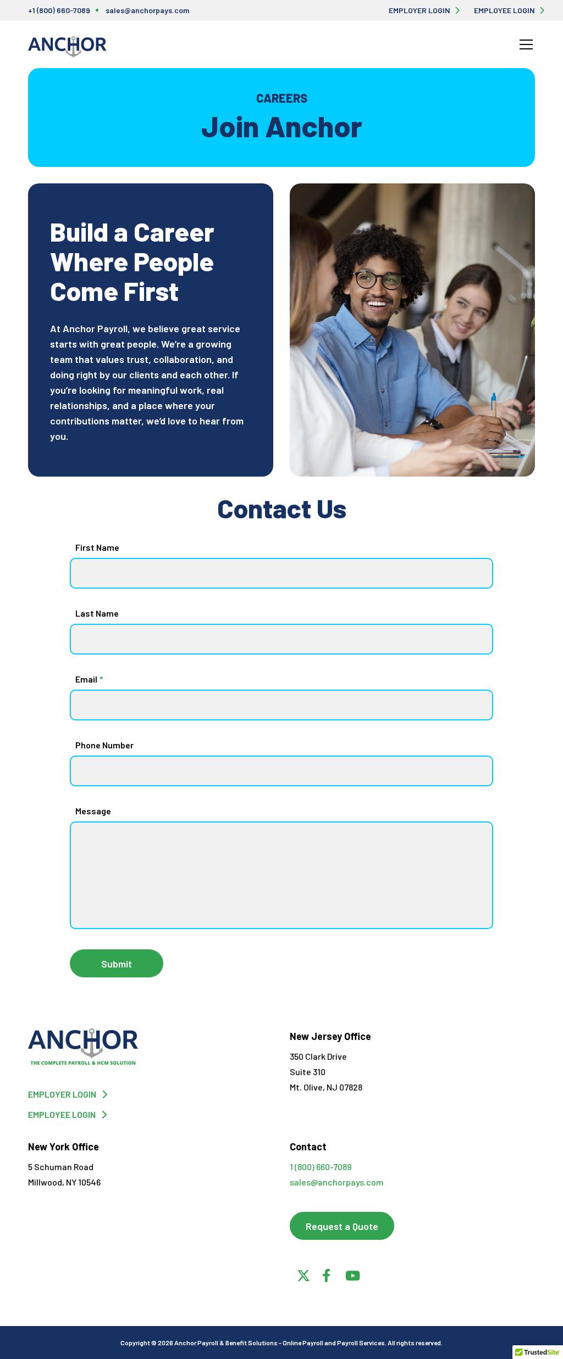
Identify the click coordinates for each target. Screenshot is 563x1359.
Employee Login (504, 10)
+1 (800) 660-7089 (59, 10)
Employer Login (419, 10)
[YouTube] (350, 1273)
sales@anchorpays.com (147, 10)
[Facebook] (326, 1273)
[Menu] (526, 44)
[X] (301, 1273)
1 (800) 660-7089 (320, 1166)
